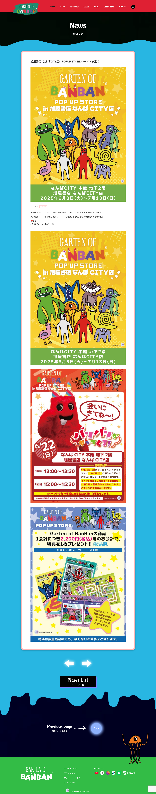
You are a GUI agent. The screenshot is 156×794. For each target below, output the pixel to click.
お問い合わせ (69, 782)
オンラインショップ (72, 768)
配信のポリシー (70, 773)
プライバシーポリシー (73, 777)
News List (78, 681)
